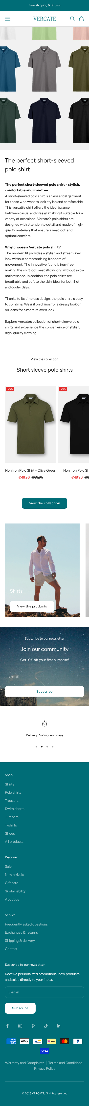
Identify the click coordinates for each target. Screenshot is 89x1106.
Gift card (11, 883)
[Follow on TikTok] (46, 1026)
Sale (8, 866)
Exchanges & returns (21, 932)
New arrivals (14, 874)
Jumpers (12, 817)
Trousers (12, 800)
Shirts (9, 784)
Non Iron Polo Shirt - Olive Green (30, 470)
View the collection (44, 503)
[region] (44, 729)
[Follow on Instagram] (20, 1026)
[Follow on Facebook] (7, 1026)
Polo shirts (13, 792)
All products (14, 841)
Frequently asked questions (26, 924)
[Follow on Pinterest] (33, 1026)
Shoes (10, 833)
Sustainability (15, 891)
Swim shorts (14, 808)
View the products (32, 606)
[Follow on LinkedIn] (58, 1026)
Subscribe (44, 691)
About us (12, 899)
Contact (11, 948)
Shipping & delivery (20, 940)
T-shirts (11, 825)
